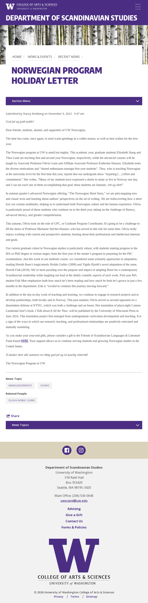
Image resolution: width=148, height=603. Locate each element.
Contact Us (74, 521)
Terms (74, 596)
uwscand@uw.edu (74, 501)
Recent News (69, 57)
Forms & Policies (74, 527)
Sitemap (91, 596)
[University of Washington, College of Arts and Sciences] (31, 6)
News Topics (20, 425)
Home (17, 57)
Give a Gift (74, 515)
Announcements (20, 385)
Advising (74, 509)
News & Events (40, 57)
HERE (24, 341)
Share (14, 416)
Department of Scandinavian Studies (71, 17)
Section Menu (21, 101)
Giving (45, 385)
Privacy (58, 596)
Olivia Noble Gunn (21, 400)
